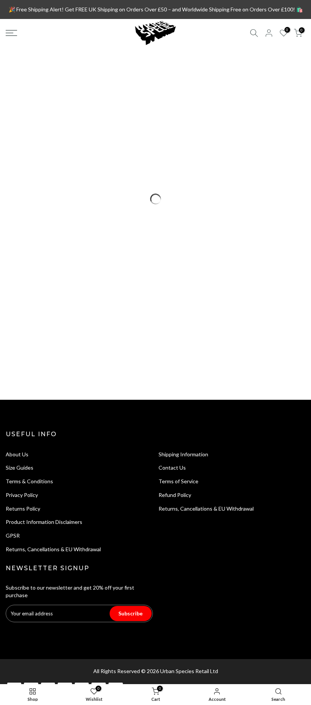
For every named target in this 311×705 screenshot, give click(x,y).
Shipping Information (183, 454)
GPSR (13, 535)
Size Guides (19, 467)
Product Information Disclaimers (44, 522)
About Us (17, 454)
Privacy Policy (22, 495)
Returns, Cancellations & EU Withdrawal (53, 549)
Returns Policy (23, 508)
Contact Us (172, 467)
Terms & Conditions (29, 481)
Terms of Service (178, 481)
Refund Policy (175, 495)
